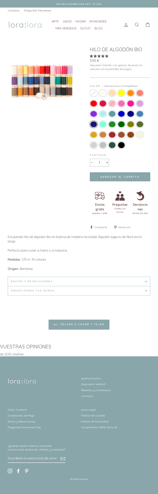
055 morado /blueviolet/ (93, 113)
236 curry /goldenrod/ (93, 134)
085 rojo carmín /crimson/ (103, 103)
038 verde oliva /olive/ (130, 124)
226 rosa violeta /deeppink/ (130, 103)
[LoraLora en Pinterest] (26, 471)
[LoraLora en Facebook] (18, 471)
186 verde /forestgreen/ (112, 124)
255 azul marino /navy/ (130, 113)
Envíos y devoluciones (32, 281)
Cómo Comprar (17, 409)
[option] (79, 4)
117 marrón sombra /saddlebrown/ (130, 134)
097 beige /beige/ (140, 134)
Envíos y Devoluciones (21, 421)
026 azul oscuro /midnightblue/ (93, 124)
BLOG (99, 28)
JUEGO (67, 21)
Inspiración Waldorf (93, 384)
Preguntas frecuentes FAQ (24, 427)
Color (114, 85)
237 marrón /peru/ (103, 134)
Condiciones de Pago (21, 415)
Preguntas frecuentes (37, 10)
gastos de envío (128, 65)
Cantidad (98, 155)
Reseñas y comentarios (96, 390)
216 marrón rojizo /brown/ (112, 134)
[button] (99, 56)
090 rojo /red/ (93, 103)
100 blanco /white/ (93, 93)
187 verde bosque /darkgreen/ (121, 124)
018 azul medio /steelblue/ (140, 113)
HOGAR (81, 21)
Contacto (13, 10)
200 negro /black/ (121, 145)
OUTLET (85, 28)
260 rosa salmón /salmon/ (140, 93)
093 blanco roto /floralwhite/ (103, 93)
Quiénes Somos (91, 378)
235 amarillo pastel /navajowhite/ (112, 93)
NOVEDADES (98, 21)
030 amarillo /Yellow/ (121, 93)
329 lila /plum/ (140, 103)
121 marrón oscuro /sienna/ (121, 134)
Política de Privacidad (94, 421)
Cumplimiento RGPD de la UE (99, 427)
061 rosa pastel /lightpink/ (112, 103)
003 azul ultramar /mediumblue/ (121, 113)
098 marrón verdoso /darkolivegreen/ (140, 124)
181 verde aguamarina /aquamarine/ (103, 124)
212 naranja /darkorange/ (130, 93)
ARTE (55, 21)
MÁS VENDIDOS (65, 28)
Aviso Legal (88, 409)
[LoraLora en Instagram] (10, 471)
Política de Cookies (93, 415)
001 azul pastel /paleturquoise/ (103, 113)
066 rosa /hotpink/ (121, 103)
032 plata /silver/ (103, 145)
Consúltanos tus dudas (33, 290)
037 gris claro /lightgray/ (93, 145)
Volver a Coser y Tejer (81, 324)
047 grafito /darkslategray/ (112, 145)
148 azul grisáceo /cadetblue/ (112, 113)
